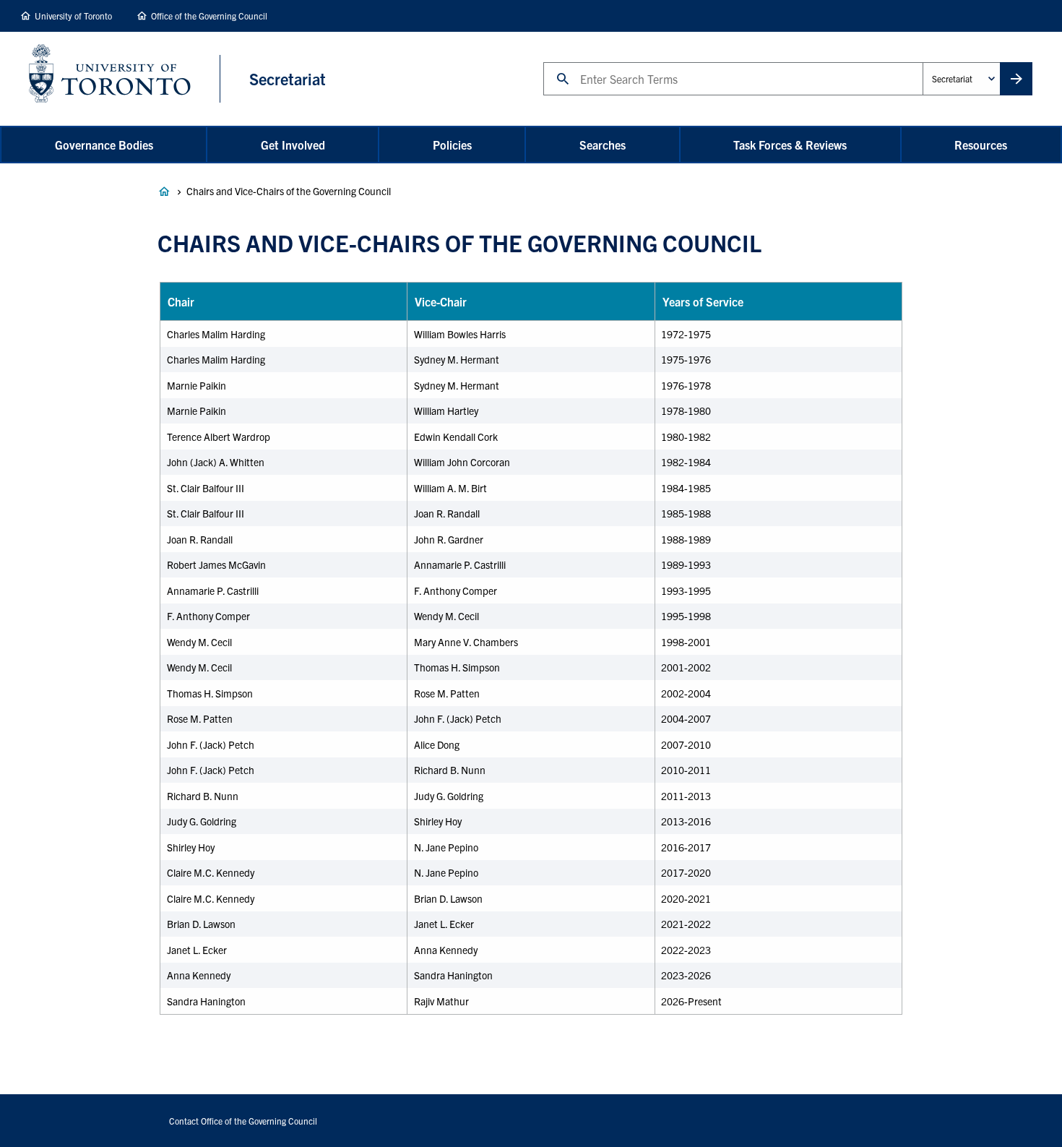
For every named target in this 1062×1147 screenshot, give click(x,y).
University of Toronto (73, 15)
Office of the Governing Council (209, 15)
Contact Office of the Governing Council (243, 1120)
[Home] (124, 79)
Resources (980, 144)
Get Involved (293, 144)
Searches (602, 144)
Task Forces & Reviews (790, 144)
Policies (452, 144)
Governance (163, 191)
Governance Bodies (104, 144)
